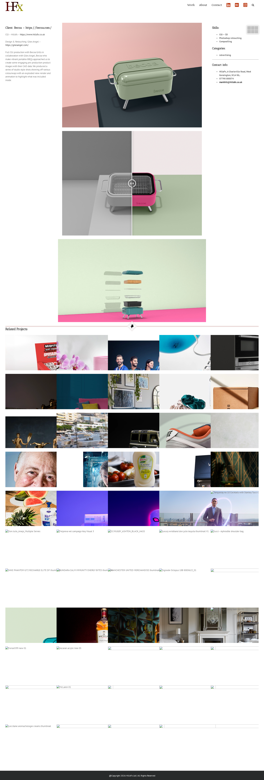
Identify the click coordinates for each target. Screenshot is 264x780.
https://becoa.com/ (39, 27)
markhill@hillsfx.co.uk (230, 82)
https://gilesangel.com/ (17, 45)
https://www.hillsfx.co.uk (32, 34)
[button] (253, 4)
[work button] (252, 27)
